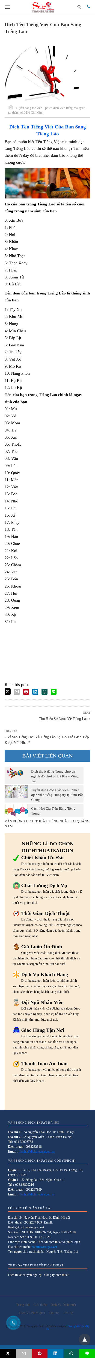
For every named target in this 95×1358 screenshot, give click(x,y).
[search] (79, 7)
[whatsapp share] (45, 692)
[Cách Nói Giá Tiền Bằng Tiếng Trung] (16, 810)
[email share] (17, 692)
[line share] (53, 692)
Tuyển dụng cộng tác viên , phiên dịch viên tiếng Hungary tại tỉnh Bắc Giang (57, 795)
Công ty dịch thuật (56, 1275)
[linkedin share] (35, 692)
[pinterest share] (26, 692)
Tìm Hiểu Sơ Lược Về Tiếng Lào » (64, 718)
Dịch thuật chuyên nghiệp (25, 1275)
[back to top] (84, 1339)
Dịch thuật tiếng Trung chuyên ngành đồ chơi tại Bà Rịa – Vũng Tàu (55, 776)
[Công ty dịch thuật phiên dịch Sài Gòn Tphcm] (43, 7)
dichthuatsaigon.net (44, 1247)
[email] (24, 1353)
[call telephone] (88, 7)
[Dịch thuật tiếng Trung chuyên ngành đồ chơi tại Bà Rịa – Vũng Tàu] (16, 773)
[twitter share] (8, 691)
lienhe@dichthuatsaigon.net (37, 1151)
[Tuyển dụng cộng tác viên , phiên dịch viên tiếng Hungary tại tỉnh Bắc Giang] (16, 791)
